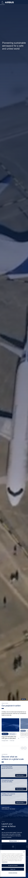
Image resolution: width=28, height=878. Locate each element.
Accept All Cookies (13, 865)
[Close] (24, 851)
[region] (13, 863)
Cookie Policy (4, 861)
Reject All (12, 869)
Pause (24, 699)
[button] (10, 732)
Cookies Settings (13, 872)
